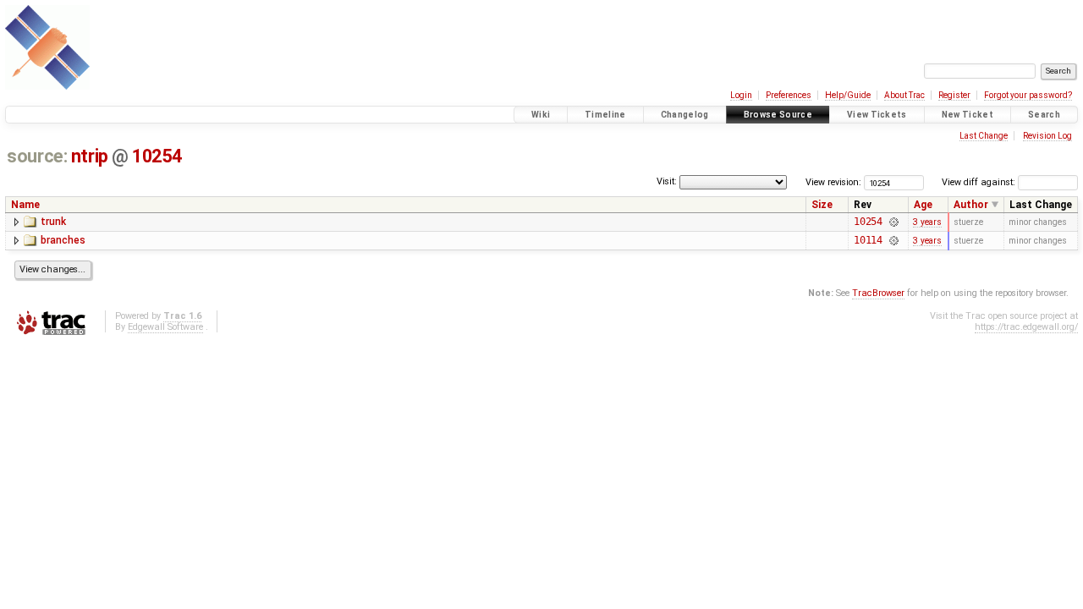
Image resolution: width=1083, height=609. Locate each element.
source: (37, 156)
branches (63, 240)
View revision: (833, 182)
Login (741, 95)
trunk (53, 222)
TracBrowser (878, 293)
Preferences (788, 95)
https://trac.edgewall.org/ (1026, 326)
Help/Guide (848, 95)
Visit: (667, 181)
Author (971, 205)
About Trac (904, 95)
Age (923, 205)
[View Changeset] (893, 222)
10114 (868, 240)
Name (25, 205)
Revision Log (1047, 135)
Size (822, 205)
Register (954, 95)
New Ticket (967, 114)
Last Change (983, 135)
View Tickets (877, 114)
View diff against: (980, 182)
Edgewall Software (165, 326)
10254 (156, 156)
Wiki (540, 114)
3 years (927, 222)
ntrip (89, 156)
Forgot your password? (1028, 95)
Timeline (605, 114)
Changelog (685, 114)
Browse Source (778, 114)
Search (1044, 114)
